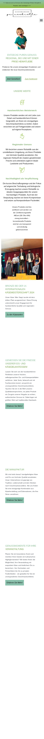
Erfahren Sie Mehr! (15, 406)
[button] (41, 20)
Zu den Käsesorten (15, 315)
